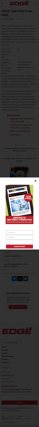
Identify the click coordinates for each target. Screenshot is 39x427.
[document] (19, 213)
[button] (35, 181)
